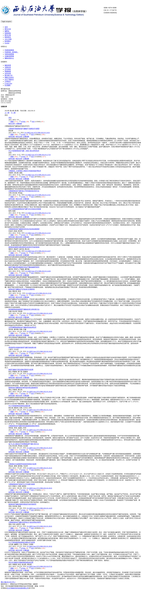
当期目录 (8, 67)
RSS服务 (8, 85)
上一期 (7, 113)
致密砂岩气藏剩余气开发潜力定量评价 (22, 289)
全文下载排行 (9, 79)
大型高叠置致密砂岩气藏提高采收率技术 (22, 327)
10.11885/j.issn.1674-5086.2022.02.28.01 (39, 488)
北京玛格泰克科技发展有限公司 (18, 588)
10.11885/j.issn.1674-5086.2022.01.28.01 (39, 526)
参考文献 (12, 136)
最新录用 (8, 65)
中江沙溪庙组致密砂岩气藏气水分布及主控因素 (25, 209)
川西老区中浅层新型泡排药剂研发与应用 (22, 464)
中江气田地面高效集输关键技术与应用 (22, 542)
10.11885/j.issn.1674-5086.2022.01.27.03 (38, 155)
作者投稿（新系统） (12, 52)
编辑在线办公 (9, 58)
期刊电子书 (8, 75)
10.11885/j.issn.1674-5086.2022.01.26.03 (39, 448)
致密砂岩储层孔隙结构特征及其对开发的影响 (24, 247)
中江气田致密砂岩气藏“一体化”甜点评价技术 (24, 151)
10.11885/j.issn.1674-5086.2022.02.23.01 (39, 373)
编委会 (7, 31)
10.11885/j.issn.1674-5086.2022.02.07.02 (39, 566)
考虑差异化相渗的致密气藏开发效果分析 (22, 347)
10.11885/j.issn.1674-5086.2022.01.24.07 (38, 251)
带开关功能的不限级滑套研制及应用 (21, 562)
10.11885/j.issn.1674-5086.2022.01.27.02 (38, 213)
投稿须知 (8, 33)
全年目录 (8, 73)
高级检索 (8, 71)
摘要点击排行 (9, 77)
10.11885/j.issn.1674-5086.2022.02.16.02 (39, 351)
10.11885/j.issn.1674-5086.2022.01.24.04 (39, 313)
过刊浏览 (8, 69)
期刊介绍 (8, 29)
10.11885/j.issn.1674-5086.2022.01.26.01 (39, 468)
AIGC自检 (8, 39)
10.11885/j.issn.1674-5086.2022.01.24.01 (38, 175)
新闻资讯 (8, 37)
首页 (6, 27)
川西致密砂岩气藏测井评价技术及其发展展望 (24, 229)
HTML (23, 121)
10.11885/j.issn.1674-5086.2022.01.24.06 (38, 271)
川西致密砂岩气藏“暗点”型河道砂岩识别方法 (24, 191)
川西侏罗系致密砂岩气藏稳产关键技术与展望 (24, 128)
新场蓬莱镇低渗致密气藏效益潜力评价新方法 (24, 309)
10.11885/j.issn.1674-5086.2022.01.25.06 (39, 410)
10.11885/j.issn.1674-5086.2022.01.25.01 (38, 195)
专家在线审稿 (9, 54)
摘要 (12, 121)
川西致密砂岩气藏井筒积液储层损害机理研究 (24, 426)
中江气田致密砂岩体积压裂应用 (19, 406)
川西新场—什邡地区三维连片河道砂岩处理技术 (25, 171)
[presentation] (29, 144)
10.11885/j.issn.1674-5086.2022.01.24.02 (37, 132)
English (7, 43)
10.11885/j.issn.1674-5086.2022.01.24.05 (39, 508)
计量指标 (19, 123)
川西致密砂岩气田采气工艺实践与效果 (22, 484)
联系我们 (8, 41)
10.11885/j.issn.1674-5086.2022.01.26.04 (39, 391)
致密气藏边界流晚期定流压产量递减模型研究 (24, 267)
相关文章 (12, 123)
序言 (10, 118)
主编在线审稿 (9, 56)
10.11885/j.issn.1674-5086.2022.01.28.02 (39, 546)
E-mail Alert (8, 83)
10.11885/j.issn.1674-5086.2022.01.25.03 (38, 233)
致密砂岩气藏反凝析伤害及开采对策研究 (22, 504)
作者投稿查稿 (9, 50)
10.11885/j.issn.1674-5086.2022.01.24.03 (39, 331)
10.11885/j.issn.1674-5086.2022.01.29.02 (39, 430)
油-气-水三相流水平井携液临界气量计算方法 (24, 444)
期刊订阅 (8, 35)
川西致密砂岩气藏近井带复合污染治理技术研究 (25, 522)
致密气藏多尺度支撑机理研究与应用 (21, 369)
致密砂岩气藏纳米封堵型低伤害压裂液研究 (23, 387)
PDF (33, 121)
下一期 (13, 113)
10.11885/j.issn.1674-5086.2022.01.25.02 (38, 293)
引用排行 (8, 81)
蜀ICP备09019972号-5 (8, 582)
